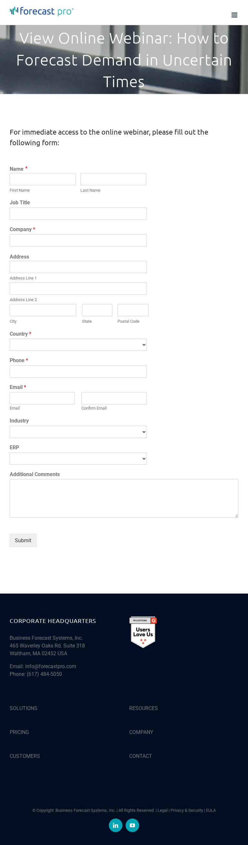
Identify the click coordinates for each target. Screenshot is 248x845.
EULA (211, 810)
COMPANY (141, 732)
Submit (23, 540)
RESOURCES (143, 708)
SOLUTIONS (23, 708)
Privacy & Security (186, 810)
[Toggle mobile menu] (235, 15)
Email (18, 387)
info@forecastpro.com (50, 666)
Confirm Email (94, 408)
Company (22, 229)
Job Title (20, 202)
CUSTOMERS (25, 756)
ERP (14, 447)
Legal (163, 810)
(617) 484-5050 (44, 674)
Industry (19, 421)
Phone (19, 360)
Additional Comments (35, 474)
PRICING (19, 732)
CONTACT (140, 756)
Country (20, 334)
